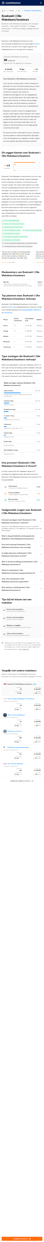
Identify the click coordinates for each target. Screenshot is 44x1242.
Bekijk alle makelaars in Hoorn (21, 781)
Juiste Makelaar (24, 649)
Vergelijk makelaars (20, 1239)
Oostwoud (8, 313)
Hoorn (37, 44)
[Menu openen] (40, 2)
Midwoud (37, 310)
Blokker (30, 310)
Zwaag (24, 310)
